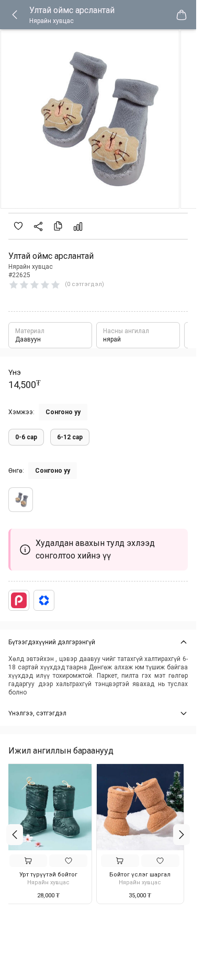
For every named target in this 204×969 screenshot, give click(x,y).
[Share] (38, 226)
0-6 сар (26, 437)
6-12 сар (70, 437)
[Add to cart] (32, 860)
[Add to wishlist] (18, 226)
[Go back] (18, 14)
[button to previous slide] (14, 834)
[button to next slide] (181, 834)
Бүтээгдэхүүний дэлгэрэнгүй (51, 642)
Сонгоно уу (63, 412)
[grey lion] (20, 499)
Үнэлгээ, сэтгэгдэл (37, 713)
